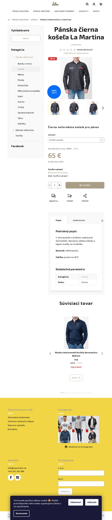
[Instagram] (17, 477)
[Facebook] (11, 477)
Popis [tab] (59, 220)
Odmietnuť (75, 502)
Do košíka (86, 185)
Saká (20, 96)
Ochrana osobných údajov (21, 421)
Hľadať (26, 38)
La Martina (76, 45)
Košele (21, 69)
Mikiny (21, 74)
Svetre (21, 101)
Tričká (21, 107)
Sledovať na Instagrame (81, 446)
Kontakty (12, 429)
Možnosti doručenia (58, 172)
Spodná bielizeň (26, 112)
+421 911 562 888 (16, 471)
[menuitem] (20, 11)
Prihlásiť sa (65, 491)
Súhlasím (91, 502)
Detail (74, 377)
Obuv (20, 118)
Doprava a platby (16, 425)
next (102, 353)
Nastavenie (21, 513)
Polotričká (23, 85)
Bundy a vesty (25, 63)
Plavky (21, 80)
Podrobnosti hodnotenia (76, 53)
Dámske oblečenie (25, 130)
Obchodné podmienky (19, 417)
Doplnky (22, 123)
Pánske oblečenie (24, 57)
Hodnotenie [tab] (79, 220)
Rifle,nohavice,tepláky (29, 90)
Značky (19, 135)
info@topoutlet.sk (17, 468)
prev (50, 353)
